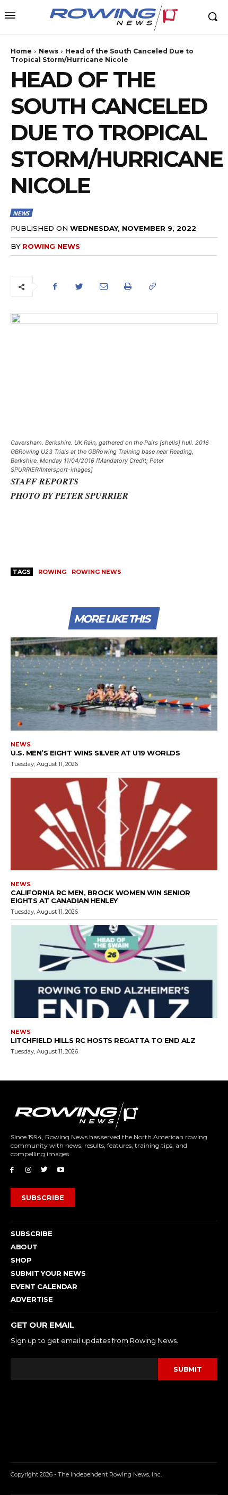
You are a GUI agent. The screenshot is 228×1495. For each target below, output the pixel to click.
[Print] (127, 286)
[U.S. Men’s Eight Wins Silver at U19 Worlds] (114, 684)
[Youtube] (60, 1169)
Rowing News (51, 246)
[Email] (103, 286)
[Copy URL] (152, 286)
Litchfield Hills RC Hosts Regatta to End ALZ (103, 1040)
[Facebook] (54, 286)
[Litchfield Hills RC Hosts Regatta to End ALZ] (114, 971)
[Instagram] (28, 1169)
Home (21, 51)
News (48, 51)
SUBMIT (187, 1369)
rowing (52, 571)
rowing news (96, 571)
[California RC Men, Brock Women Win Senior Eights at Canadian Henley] (114, 824)
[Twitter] (79, 286)
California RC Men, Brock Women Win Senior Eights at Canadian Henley (100, 896)
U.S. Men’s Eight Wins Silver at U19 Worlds (95, 753)
